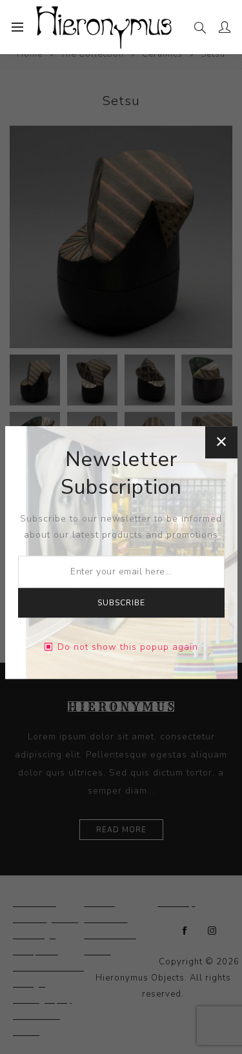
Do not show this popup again (127, 647)
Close (221, 442)
